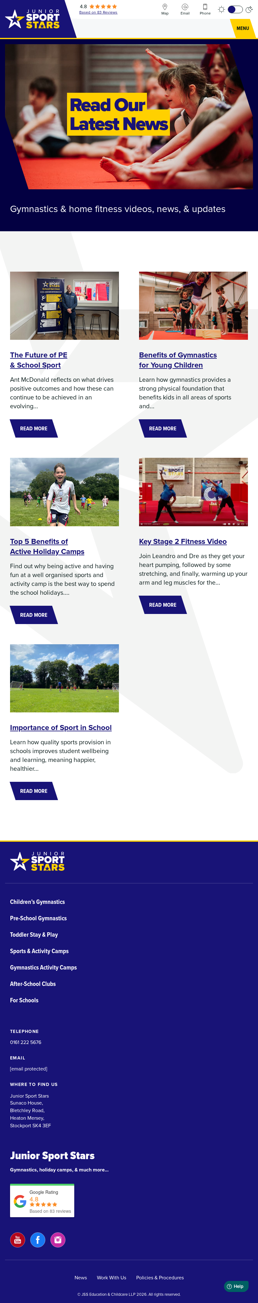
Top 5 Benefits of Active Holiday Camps (47, 546)
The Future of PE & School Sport (38, 360)
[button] (242, 28)
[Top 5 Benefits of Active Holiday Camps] (64, 492)
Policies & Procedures (160, 1277)
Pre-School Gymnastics (38, 918)
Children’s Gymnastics (37, 901)
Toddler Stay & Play (34, 934)
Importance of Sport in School (61, 727)
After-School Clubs (33, 983)
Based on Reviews (98, 12)
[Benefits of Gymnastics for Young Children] (193, 306)
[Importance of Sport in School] (64, 678)
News (81, 1277)
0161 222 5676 (25, 1042)
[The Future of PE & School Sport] (64, 306)
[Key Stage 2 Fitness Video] (193, 492)
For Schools (24, 1000)
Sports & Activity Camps (39, 951)
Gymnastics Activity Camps (43, 967)
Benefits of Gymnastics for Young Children (178, 360)
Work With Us (111, 1277)
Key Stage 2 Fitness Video (183, 541)
